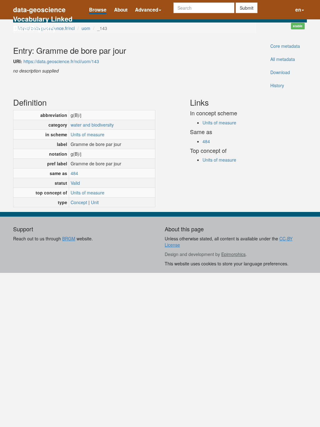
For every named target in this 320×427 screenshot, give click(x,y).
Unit (95, 202)
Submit (246, 8)
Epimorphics (233, 254)
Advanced (146, 9)
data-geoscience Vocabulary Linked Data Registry (42, 10)
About (121, 9)
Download (280, 72)
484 (74, 173)
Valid (75, 183)
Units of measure (87, 134)
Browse (98, 9)
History (277, 85)
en (298, 9)
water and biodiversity (92, 125)
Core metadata (285, 46)
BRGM (68, 238)
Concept (79, 202)
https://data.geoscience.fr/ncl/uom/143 (61, 61)
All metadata (282, 59)
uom (86, 28)
